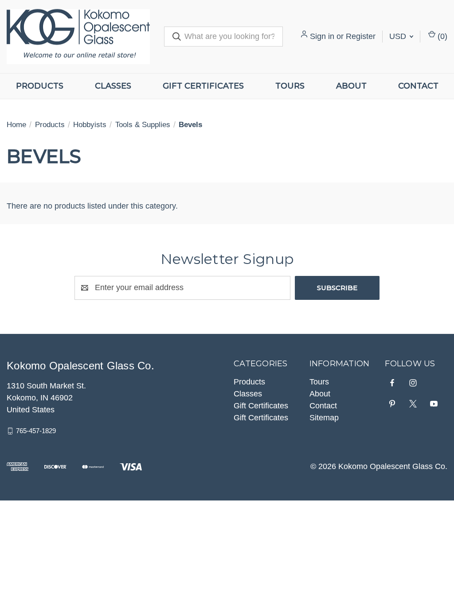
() (441, 36)
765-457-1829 (36, 430)
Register (361, 36)
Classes (113, 86)
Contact (418, 86)
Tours (290, 86)
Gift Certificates (203, 86)
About (351, 86)
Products (39, 86)
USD (398, 36)
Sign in (322, 36)
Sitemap (324, 417)
